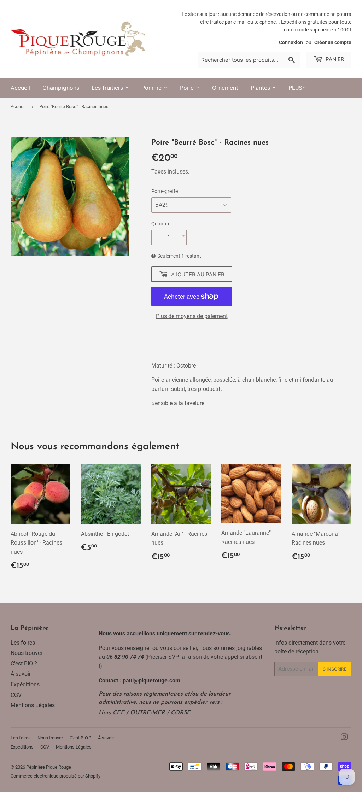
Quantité (160, 224)
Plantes (261, 87)
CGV (16, 695)
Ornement (225, 87)
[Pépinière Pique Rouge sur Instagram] (344, 737)
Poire (187, 87)
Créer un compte (332, 42)
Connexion (291, 42)
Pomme (152, 87)
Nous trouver (26, 653)
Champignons (60, 87)
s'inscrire (335, 669)
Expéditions (25, 684)
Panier (334, 59)
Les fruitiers (108, 87)
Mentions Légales (33, 705)
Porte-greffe (164, 191)
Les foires (23, 642)
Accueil (20, 87)
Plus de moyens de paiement (192, 316)
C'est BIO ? (24, 663)
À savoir (21, 673)
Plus (295, 87)
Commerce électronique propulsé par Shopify (55, 776)
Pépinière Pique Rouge (48, 767)
